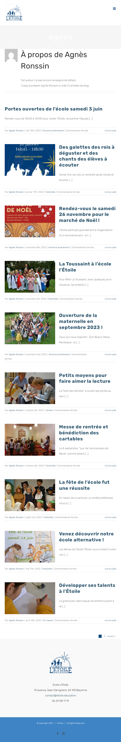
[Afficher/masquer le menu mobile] (114, 8)
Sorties (49, 410)
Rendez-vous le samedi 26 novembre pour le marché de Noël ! (87, 214)
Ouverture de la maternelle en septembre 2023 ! (81, 321)
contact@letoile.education (60, 695)
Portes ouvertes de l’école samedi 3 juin (54, 109)
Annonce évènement (53, 130)
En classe (48, 620)
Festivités (50, 192)
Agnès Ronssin (16, 130)
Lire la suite (110, 130)
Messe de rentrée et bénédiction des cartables (83, 432)
